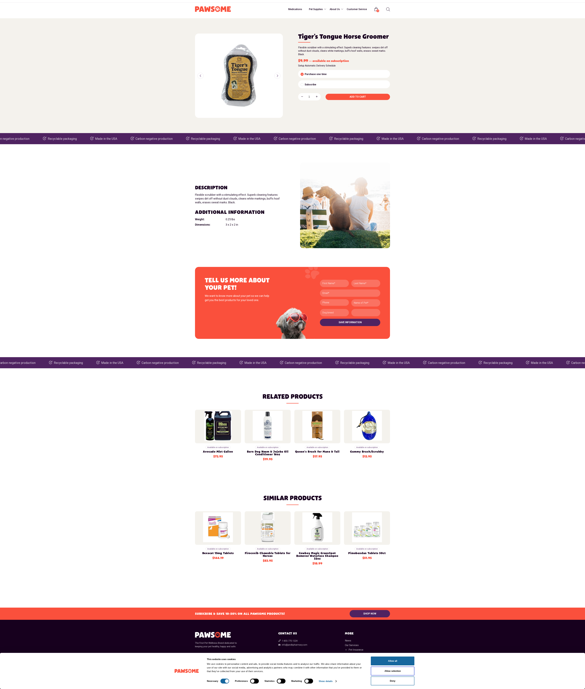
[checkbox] (344, 74)
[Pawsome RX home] (213, 9)
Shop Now (369, 613)
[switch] (254, 681)
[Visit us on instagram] (204, 1)
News (348, 640)
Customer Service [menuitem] (357, 9)
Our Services (352, 645)
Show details (326, 681)
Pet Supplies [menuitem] (316, 9)
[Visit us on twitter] (210, 1)
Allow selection (393, 671)
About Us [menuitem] (335, 9)
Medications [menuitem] (295, 9)
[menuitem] (387, 9)
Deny (392, 681)
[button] (200, 76)
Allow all (392, 661)
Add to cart (358, 96)
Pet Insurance (356, 649)
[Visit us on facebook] (197, 1)
